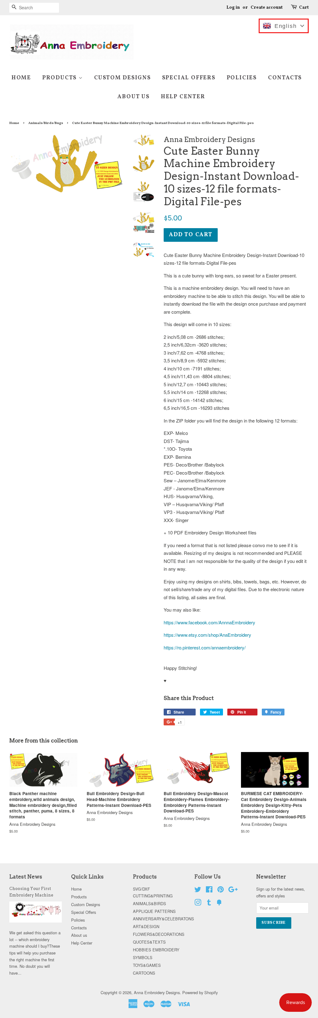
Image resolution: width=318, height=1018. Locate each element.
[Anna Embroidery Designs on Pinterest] (220, 890)
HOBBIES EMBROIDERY (156, 950)
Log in (233, 8)
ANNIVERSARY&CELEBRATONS (163, 919)
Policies (242, 78)
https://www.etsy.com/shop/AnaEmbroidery (207, 634)
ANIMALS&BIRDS (149, 903)
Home (21, 78)
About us (133, 97)
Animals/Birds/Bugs (45, 123)
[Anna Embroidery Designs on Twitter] (197, 890)
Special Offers (189, 78)
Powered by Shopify (200, 992)
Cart (304, 8)
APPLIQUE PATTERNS (154, 911)
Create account (267, 8)
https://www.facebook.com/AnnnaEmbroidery (209, 622)
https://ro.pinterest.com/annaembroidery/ (205, 647)
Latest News (25, 877)
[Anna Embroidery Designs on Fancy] (219, 903)
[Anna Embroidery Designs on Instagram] (197, 903)
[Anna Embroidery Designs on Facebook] (209, 890)
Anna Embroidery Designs (157, 992)
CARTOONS (144, 973)
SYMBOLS (142, 957)
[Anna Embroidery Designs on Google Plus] (233, 890)
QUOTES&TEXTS (149, 942)
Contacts (285, 78)
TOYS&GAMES (147, 965)
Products (60, 78)
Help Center (183, 97)
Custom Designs (122, 78)
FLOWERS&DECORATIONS (158, 934)
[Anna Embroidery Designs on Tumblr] (209, 903)
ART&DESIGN (146, 926)
